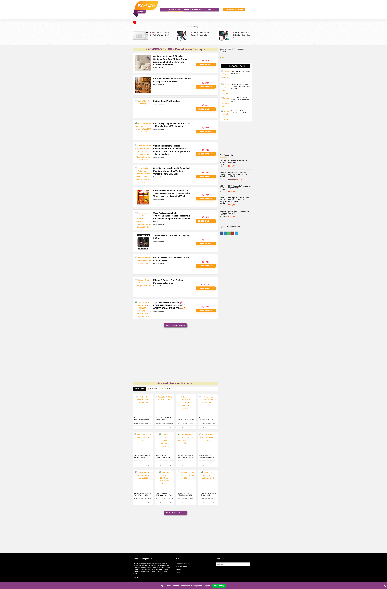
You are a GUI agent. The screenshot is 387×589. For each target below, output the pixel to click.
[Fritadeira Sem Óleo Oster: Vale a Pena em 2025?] (143, 403)
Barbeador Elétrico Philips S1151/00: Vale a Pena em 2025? (186, 419)
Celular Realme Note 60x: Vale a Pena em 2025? (142, 494)
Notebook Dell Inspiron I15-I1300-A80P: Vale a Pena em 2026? (185, 457)
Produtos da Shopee (158, 67)
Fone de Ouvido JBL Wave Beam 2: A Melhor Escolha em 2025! (240, 100)
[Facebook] (221, 233)
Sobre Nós (136, 578)
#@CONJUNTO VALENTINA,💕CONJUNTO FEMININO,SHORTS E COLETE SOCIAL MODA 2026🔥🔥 (169, 305)
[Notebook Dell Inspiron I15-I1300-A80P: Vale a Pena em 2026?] (186, 440)
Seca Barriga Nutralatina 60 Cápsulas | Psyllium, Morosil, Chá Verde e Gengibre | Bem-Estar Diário (171, 171)
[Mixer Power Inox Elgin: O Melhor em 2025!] (207, 478)
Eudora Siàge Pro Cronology (166, 101)
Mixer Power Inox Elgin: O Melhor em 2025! (207, 494)
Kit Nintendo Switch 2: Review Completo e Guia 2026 (200, 35)
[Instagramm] (225, 233)
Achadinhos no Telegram (234, 9)
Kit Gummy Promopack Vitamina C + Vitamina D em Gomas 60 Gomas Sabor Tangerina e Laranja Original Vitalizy (172, 193)
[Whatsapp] (229, 233)
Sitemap (178, 569)
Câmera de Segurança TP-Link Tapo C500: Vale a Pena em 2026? (240, 86)
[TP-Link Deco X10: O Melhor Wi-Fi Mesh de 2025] (207, 440)
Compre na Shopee (205, 64)
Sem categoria (182, 461)
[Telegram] (236, 233)
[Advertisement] (175, 354)
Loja (209, 9)
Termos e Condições (181, 566)
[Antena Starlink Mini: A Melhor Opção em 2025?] (143, 440)
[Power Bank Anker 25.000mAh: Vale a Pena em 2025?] (164, 478)
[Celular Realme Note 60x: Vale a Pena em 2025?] (143, 478)
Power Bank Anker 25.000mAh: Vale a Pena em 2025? (164, 495)
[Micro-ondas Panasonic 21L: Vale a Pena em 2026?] (207, 403)
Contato (178, 572)
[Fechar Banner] (385, 586)
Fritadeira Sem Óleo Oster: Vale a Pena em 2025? (141, 419)
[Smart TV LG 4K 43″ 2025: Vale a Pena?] (164, 403)
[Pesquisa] (252, 564)
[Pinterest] (232, 233)
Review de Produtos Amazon (194, 9)
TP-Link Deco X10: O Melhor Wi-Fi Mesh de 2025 (206, 457)
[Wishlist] (252, 9)
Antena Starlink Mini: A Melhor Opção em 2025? (142, 456)
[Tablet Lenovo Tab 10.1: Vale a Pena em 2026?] (186, 478)
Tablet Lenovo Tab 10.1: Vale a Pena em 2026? (186, 494)
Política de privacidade (182, 563)
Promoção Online (175, 9)
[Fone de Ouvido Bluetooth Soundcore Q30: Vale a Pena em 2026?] (164, 440)
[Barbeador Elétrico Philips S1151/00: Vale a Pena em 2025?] (186, 403)
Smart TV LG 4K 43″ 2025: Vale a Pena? (164, 419)
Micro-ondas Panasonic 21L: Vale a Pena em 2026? (207, 419)
